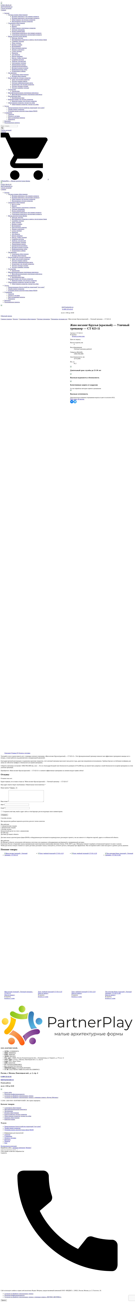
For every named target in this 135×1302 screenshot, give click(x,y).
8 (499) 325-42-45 (67, 309)
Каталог (6, 13)
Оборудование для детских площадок (23, 20)
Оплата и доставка (14, 116)
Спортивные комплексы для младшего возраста (27, 34)
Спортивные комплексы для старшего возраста (26, 33)
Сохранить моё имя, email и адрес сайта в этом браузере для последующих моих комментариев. (33, 811)
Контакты (7, 121)
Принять (3, 1300)
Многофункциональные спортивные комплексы (23, 93)
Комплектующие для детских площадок (20, 99)
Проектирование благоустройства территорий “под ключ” (26, 108)
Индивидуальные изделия (20, 68)
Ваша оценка (5, 788)
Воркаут (14, 26)
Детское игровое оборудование (18, 15)
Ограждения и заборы (19, 71)
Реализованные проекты (12, 122)
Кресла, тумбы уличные (19, 58)
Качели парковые (17, 56)
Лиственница (12, 73)
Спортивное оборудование (16, 23)
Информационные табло (19, 69)
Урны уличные (16, 43)
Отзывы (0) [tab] (14, 753)
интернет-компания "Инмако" (22, 1147)
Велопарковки (16, 46)
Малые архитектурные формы (17, 36)
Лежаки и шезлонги (18, 49)
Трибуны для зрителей (19, 61)
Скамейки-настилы (18, 59)
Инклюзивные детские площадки (22, 21)
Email (3, 808)
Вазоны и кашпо (17, 44)
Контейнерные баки (14, 96)
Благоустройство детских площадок (19, 78)
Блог (5, 1143)
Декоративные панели (19, 64)
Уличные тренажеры (18, 30)
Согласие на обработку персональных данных (18, 1096)
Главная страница (6, 319)
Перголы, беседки (17, 38)
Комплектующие (9, 1119)
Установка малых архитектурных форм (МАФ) (22, 111)
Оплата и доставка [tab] (24, 753)
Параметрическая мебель (19, 66)
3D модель (81, 399)
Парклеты (15, 53)
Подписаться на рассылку (9, 1146)
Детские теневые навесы (19, 81)
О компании (8, 113)
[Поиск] (2, 128)
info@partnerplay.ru (6, 6)
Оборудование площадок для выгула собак (21, 103)
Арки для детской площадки (21, 79)
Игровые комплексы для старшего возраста (25, 16)
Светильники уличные (19, 63)
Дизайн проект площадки (16, 109)
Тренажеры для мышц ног (59, 319)
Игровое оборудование (19, 76)
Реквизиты (11, 119)
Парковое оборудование (11, 1118)
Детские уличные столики (20, 86)
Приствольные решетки (19, 48)
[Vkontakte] (71, 401)
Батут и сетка (16, 25)
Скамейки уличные (18, 41)
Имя (2, 804)
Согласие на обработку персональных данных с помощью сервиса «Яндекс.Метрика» (31, 1097)
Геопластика (12, 89)
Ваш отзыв (5, 801)
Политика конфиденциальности (14, 1094)
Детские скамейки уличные (20, 88)
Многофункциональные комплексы (15, 1109)
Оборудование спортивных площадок (24, 28)
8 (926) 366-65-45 (6, 5)
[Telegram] (75, 401)
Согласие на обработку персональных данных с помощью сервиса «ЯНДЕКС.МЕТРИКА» (32, 1297)
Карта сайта (8, 1092)
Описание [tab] (7, 753)
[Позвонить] (67, 1287)
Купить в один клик (78, 336)
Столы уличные (17, 51)
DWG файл (73, 399)
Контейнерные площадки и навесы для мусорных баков (29, 39)
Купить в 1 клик (9, 998)
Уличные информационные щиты (22, 83)
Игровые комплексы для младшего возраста (25, 18)
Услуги (6, 106)
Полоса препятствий (18, 31)
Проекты (7, 1141)
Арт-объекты (16, 54)
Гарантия (11, 114)
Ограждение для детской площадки (23, 84)
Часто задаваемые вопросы (16, 117)
